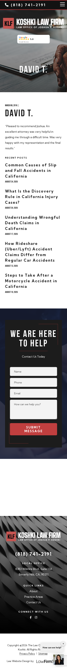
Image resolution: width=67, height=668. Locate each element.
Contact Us (33, 602)
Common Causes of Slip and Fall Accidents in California (31, 171)
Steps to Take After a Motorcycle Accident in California (31, 281)
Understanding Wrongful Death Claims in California (32, 223)
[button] (58, 659)
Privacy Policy (27, 653)
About (33, 591)
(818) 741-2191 (28, 5)
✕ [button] (63, 643)
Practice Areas (33, 596)
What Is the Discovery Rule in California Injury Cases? (31, 197)
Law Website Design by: (20, 661)
